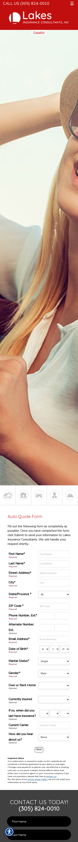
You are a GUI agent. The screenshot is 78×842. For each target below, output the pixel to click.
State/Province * (20, 594)
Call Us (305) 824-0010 (26, 3)
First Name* (17, 554)
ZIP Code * (16, 606)
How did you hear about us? (21, 737)
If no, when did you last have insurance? (22, 713)
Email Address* (19, 639)
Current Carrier (19, 725)
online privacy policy (38, 779)
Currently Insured (20, 699)
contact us (51, 776)
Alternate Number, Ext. (21, 627)
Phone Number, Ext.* (23, 615)
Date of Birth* (18, 649)
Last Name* (17, 563)
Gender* (14, 673)
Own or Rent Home (22, 685)
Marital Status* (19, 661)
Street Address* (20, 573)
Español (39, 32)
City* (12, 582)
